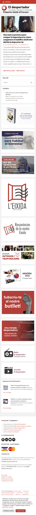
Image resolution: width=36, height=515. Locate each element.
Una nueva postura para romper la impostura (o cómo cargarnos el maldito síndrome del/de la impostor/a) (18, 38)
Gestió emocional (7, 494)
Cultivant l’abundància (20, 424)
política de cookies (7, 507)
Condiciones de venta (7, 481)
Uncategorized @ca (8, 492)
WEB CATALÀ (20, 70)
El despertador (18, 7)
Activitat (20, 492)
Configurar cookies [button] (8, 510)
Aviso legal (4, 475)
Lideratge (25, 494)
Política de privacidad (7, 479)
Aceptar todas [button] (20, 510)
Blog (26, 492)
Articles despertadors (19, 428)
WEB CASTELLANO (9, 70)
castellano (17, 491)
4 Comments (23, 44)
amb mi (18, 494)
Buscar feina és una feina (24, 426)
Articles (26, 491)
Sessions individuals (13, 432)
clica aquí (14, 100)
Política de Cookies (6, 477)
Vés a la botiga (7, 392)
